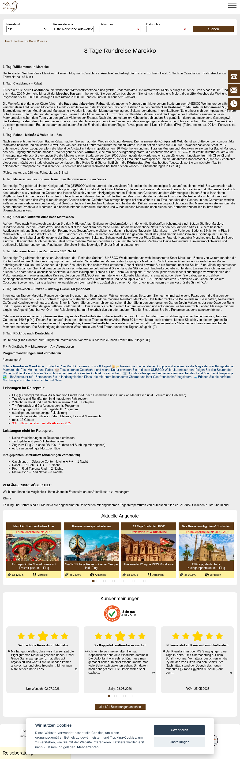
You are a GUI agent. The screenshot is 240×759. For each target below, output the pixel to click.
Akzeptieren (179, 730)
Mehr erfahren (87, 747)
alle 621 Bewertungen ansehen (120, 707)
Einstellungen (179, 742)
